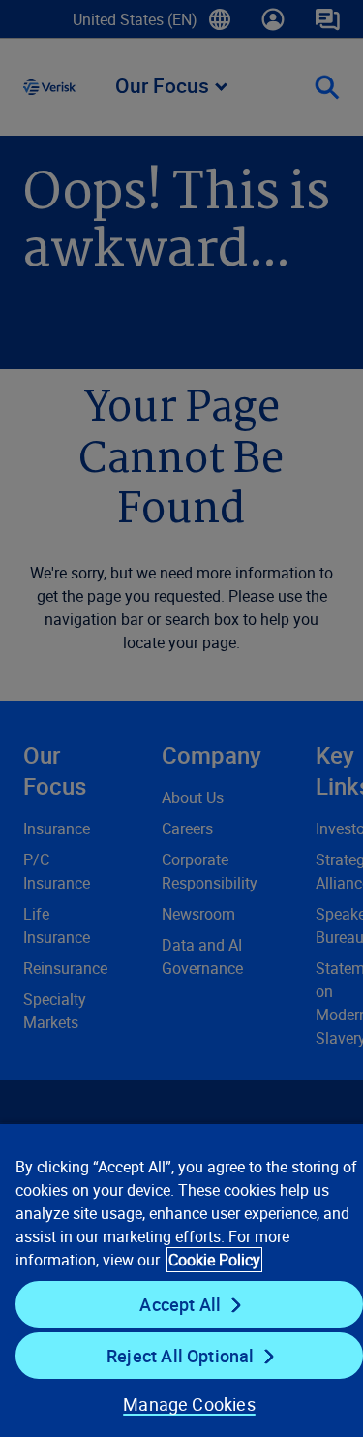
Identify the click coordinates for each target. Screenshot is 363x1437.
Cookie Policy (214, 1259)
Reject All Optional (180, 1355)
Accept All (180, 1304)
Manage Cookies (189, 1404)
